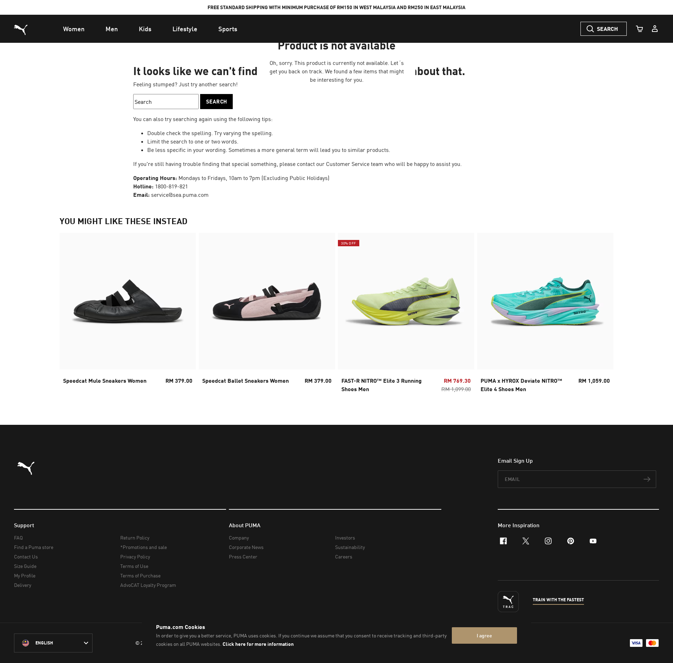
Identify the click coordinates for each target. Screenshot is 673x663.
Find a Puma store (33, 547)
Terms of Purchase (140, 575)
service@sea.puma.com (180, 194)
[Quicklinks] (654, 28)
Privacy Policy (135, 557)
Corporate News (246, 547)
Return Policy (134, 538)
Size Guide (25, 566)
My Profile (24, 575)
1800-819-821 (171, 186)
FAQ (18, 538)
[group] (128, 315)
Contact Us (26, 557)
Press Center (243, 557)
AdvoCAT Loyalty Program (148, 585)
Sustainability (350, 547)
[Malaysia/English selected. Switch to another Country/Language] (53, 643)
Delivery (22, 585)
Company (239, 538)
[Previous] (71, 315)
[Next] (602, 315)
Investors (345, 538)
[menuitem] (74, 29)
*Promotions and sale (143, 547)
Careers (343, 557)
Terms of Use (134, 566)
